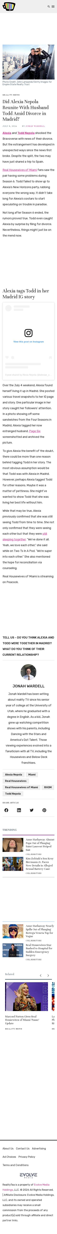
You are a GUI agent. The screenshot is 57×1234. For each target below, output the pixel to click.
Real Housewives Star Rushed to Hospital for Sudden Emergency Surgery (39, 950)
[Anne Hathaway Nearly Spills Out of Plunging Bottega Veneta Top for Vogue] (13, 931)
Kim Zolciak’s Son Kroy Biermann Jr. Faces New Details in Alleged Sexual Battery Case (40, 864)
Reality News (11, 95)
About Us (8, 1148)
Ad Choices (9, 1156)
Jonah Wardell (35, 126)
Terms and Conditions (15, 1165)
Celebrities (33, 854)
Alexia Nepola (13, 774)
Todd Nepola (26, 133)
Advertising (39, 1148)
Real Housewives (15, 780)
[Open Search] (49, 6)
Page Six (35, 431)
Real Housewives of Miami (20, 170)
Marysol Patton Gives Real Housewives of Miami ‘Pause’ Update (22, 1020)
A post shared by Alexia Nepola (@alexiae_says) (29, 374)
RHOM (48, 787)
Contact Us (22, 1148)
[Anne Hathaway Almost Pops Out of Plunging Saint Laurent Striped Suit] (13, 845)
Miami (31, 774)
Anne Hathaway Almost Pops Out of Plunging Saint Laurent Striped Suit (40, 845)
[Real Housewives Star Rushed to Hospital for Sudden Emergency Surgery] (13, 950)
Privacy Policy (27, 1156)
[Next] (48, 975)
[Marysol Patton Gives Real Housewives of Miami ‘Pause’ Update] (26, 996)
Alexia (7, 133)
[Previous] (40, 975)
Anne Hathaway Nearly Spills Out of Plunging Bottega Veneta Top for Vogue (40, 931)
